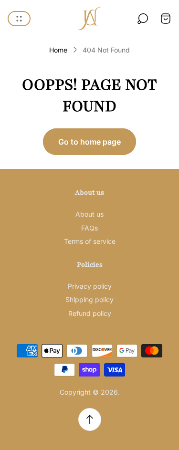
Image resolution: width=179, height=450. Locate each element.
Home (58, 50)
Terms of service (90, 241)
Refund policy (89, 313)
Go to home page (89, 142)
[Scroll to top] (89, 419)
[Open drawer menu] (19, 18)
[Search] (142, 18)
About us (89, 214)
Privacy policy (90, 286)
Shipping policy (89, 299)
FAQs (89, 228)
